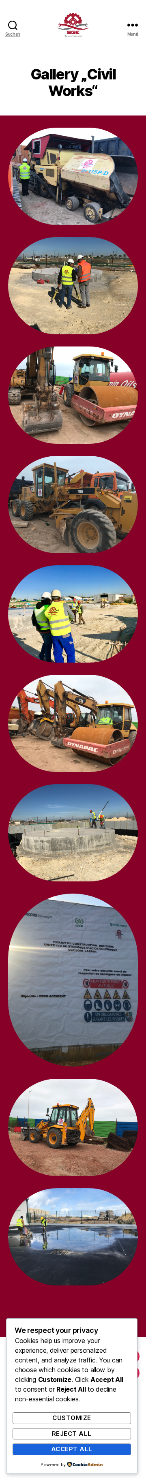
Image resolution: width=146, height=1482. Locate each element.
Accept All (71, 1449)
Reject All (72, 1433)
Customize (71, 1418)
